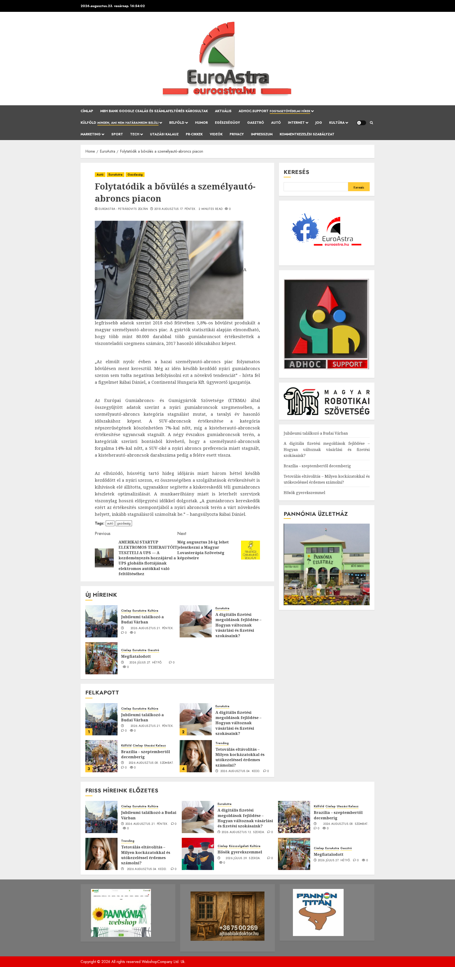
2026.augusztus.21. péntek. (152, 628)
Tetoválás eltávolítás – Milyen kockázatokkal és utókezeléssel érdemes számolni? (239, 757)
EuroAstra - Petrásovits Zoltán (123, 209)
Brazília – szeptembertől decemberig (145, 754)
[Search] (371, 122)
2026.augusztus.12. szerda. (243, 832)
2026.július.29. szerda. (243, 858)
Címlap (87, 111)
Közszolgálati (239, 846)
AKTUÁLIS (223, 111)
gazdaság (124, 523)
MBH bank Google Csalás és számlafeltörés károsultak (154, 111)
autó (110, 523)
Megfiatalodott (136, 656)
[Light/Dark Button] (361, 122)
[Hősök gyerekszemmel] (198, 854)
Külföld (120, 122)
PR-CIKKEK (194, 134)
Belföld (176, 122)
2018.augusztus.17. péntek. (175, 209)
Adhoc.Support (274, 111)
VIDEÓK (216, 134)
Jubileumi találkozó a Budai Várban (142, 619)
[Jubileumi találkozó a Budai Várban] (101, 621)
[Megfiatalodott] (101, 658)
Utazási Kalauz (164, 134)
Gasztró (255, 122)
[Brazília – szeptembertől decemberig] (101, 756)
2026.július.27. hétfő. (146, 663)
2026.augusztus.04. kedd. (240, 771)
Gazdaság (135, 174)
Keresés (296, 172)
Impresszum (262, 134)
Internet (296, 122)
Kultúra (337, 122)
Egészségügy (227, 122)
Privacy (237, 134)
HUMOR (201, 122)
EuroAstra (116, 174)
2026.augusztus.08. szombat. (151, 763)
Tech (134, 134)
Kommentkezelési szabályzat (307, 134)
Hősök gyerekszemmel (304, 492)
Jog (318, 122)
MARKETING (91, 134)
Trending (222, 743)
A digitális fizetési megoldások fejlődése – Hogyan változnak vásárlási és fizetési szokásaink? (238, 625)
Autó (276, 122)
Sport (117, 134)
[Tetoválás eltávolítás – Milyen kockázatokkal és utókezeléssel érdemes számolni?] (196, 756)
